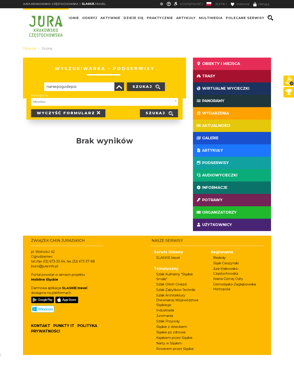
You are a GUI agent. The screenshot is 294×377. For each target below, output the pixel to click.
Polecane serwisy (245, 18)
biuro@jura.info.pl (44, 266)
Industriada (165, 310)
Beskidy (219, 258)
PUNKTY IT (63, 326)
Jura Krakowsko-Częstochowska (226, 271)
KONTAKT (40, 326)
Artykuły (186, 18)
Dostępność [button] (190, 4)
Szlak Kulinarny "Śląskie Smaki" (174, 276)
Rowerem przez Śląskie (175, 349)
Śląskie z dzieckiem (171, 327)
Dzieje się (134, 18)
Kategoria (39, 95)
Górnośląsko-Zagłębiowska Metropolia (234, 286)
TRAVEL (94, 4)
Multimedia (211, 18)
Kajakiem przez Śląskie (174, 338)
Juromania (164, 316)
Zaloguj (263, 4)
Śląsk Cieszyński (226, 263)
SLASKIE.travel (168, 258)
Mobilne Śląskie (44, 279)
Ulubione (242, 4)
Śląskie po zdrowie (171, 332)
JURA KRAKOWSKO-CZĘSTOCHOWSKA (50, 4)
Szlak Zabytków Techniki (175, 290)
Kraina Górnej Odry (228, 279)
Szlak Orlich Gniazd (171, 284)
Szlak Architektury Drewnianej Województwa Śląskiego (177, 300)
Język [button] (220, 4)
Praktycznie (160, 18)
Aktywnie (110, 18)
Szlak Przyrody (168, 321)
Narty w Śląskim (169, 343)
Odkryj (89, 18)
